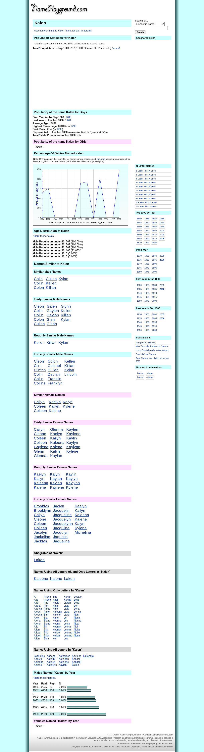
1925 (146, 226)
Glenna (40, 456)
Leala (67, 623)
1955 (154, 222)
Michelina (83, 532)
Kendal (76, 658)
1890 (139, 226)
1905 (139, 238)
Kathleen (64, 658)
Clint (37, 366)
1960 (154, 226)
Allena (47, 596)
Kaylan (56, 456)
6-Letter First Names (146, 186)
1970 (154, 234)
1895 (139, 230)
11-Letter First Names (146, 206)
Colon (39, 287)
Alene (37, 623)
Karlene (51, 655)
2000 (162, 230)
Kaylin (71, 438)
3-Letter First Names (146, 175)
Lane (66, 614)
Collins (39, 383)
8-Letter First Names (146, 194)
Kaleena (57, 442)
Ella (46, 629)
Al (35, 596)
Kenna (67, 599)
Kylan (63, 279)
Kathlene (64, 661)
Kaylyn (72, 442)
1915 (146, 218)
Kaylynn (73, 447)
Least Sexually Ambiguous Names (152, 350)
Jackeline (42, 537)
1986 (68, 117)
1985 (162, 218)
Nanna (77, 620)
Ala (36, 599)
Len (76, 605)
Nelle (77, 632)
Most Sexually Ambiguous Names (152, 346)
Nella (77, 629)
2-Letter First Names (146, 171)
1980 (154, 242)
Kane (56, 617)
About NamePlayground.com (127, 734)
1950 (154, 218)
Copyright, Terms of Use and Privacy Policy (152, 746)
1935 (146, 234)
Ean (46, 614)
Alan (36, 602)
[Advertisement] (142, 9)
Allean (37, 632)
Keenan (57, 626)
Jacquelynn (63, 524)
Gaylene (41, 447)
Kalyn (68, 402)
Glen (51, 319)
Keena (56, 623)
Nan (76, 614)
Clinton (40, 370)
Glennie (57, 429)
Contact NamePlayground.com (158, 734)
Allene (47, 599)
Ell (45, 626)
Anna (47, 608)
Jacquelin (61, 510)
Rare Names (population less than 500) (152, 359)
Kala (55, 605)
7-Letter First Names (146, 190)
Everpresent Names (145, 342)
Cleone (40, 434)
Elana (47, 620)
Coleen (40, 406)
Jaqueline (61, 541)
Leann (67, 629)
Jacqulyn (61, 532)
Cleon (39, 306)
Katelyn (51, 661)
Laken (39, 560)
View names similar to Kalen (48, 30)
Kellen (51, 283)
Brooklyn (41, 506)
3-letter (149, 373)
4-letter (149, 377)
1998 (68, 120)
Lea (66, 620)
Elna (46, 638)
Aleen (37, 611)
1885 (139, 222)
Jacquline (61, 528)
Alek (36, 617)
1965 (154, 230)
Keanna (57, 620)
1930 (146, 230)
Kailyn (54, 406)
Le (65, 617)
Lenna (77, 611)
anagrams (86, 30)
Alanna (38, 608)
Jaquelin (60, 537)
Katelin (51, 658)
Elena (47, 623)
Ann (46, 605)
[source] (116, 48)
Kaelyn (55, 402)
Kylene (69, 406)
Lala (66, 605)
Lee (66, 638)
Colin (38, 279)
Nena (77, 635)
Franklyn (55, 383)
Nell (76, 626)
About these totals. (44, 235)
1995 (162, 226)
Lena (76, 608)
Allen (37, 638)
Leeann (78, 596)
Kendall (76, 661)
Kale (55, 608)
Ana (46, 602)
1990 (162, 222)
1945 (146, 242)
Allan (37, 629)
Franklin (54, 379)
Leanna (68, 632)
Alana (37, 605)
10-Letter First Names (146, 202)
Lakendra (88, 655)
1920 (146, 222)
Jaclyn (58, 506)
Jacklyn (40, 541)
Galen (52, 306)
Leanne (68, 635)
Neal (76, 623)
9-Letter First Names (146, 198)
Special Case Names (146, 354)
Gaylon (53, 315)
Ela (45, 617)
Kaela (56, 602)
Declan (54, 374)
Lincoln (70, 374)
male (68, 30)
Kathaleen (64, 655)
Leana (67, 626)
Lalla (66, 608)
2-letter (140, 377)
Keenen (57, 629)
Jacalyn (40, 532)
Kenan (67, 596)
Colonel (54, 366)
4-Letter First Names (146, 178)
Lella (76, 602)
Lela (76, 599)
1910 (139, 242)
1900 (139, 234)
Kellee (56, 632)
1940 (146, 238)
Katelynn (52, 664)
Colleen (40, 411)
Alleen (37, 635)
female (75, 30)
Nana (77, 617)
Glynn (66, 306)
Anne (47, 611)
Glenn (52, 324)
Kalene (55, 411)
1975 (154, 238)
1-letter (140, 373)
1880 (139, 218)
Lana (66, 611)
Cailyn (39, 402)
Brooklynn (42, 510)
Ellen (46, 635)
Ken (55, 638)
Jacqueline (62, 515)
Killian (51, 287)
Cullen (51, 279)
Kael (55, 599)
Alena (37, 620)
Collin (38, 283)
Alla (36, 626)
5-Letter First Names (146, 182)
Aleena (38, 614)
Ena (55, 596)
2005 (162, 234)
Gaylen (53, 311)
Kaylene (73, 434)
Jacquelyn (62, 519)
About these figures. (44, 677)
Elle (46, 632)
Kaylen (72, 429)
